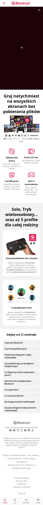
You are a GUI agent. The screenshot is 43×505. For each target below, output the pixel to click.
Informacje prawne (21, 478)
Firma (23, 465)
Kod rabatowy (21, 462)
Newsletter (18, 458)
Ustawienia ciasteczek (21, 487)
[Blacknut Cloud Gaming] (20, 3)
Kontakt (26, 458)
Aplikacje (35, 455)
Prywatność (21, 484)
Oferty (10, 458)
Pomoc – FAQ (26, 455)
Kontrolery (16, 455)
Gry (10, 455)
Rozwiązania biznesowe (21, 468)
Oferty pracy (30, 465)
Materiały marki (14, 465)
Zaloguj (32, 458)
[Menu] (4, 3)
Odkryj (5, 455)
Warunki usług (21, 481)
